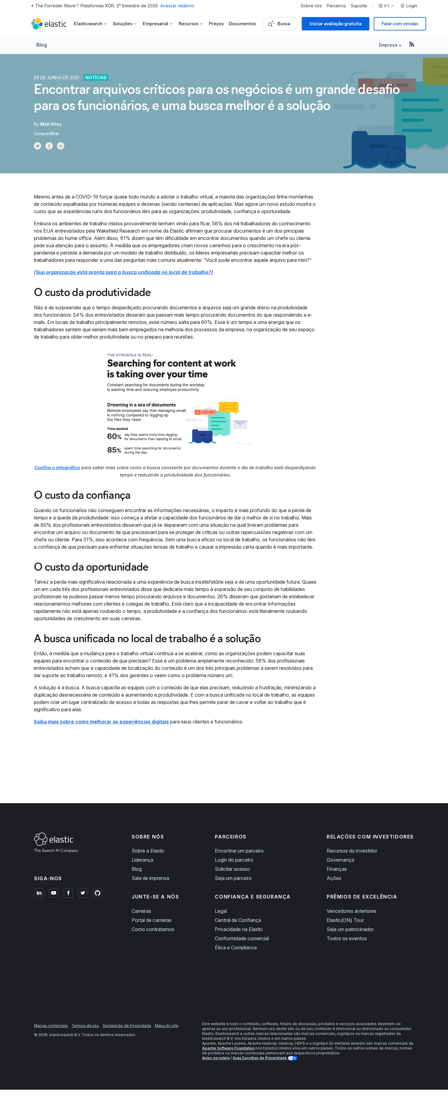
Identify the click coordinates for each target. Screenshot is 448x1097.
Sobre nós (311, 6)
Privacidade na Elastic (239, 929)
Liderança (142, 860)
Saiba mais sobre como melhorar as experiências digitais (101, 722)
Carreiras (141, 911)
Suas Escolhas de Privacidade (260, 1058)
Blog (41, 45)
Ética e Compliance (236, 947)
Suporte (359, 6)
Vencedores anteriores (351, 911)
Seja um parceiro (233, 878)
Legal (221, 911)
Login (411, 5)
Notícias (96, 77)
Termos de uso (85, 1025)
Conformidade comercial (242, 938)
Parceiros (336, 6)
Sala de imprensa (150, 878)
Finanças (337, 869)
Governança (340, 860)
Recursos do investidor (352, 851)
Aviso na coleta (215, 1058)
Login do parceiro (234, 860)
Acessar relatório (177, 5)
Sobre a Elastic (148, 851)
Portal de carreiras (152, 920)
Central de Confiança (238, 920)
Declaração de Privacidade (127, 1025)
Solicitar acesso (232, 869)
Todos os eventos (347, 938)
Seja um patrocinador (350, 929)
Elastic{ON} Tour (345, 920)
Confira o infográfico (57, 467)
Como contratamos (153, 929)
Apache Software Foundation (228, 1048)
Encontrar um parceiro (239, 851)
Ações (334, 878)
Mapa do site (166, 1025)
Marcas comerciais (51, 1025)
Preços (216, 23)
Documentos (242, 23)
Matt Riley (51, 124)
